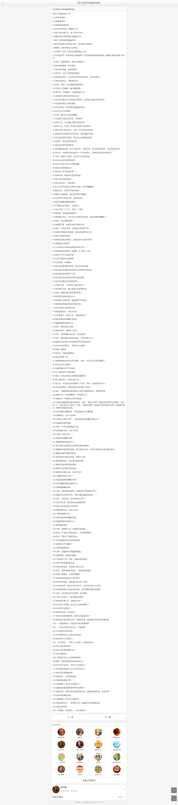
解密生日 (98, 750)
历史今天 (98, 775)
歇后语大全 (117, 762)
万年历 (79, 775)
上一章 (70, 717)
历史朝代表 (117, 750)
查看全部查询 (89, 780)
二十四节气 (61, 762)
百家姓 (98, 762)
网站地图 (78, 802)
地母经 (79, 737)
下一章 (108, 717)
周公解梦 (61, 775)
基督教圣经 (117, 737)
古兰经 (61, 750)
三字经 (98, 737)
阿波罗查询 (88, 797)
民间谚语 (80, 762)
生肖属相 (117, 775)
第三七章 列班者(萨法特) (89, 3)
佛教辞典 (61, 737)
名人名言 (80, 750)
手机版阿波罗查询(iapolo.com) (92, 802)
